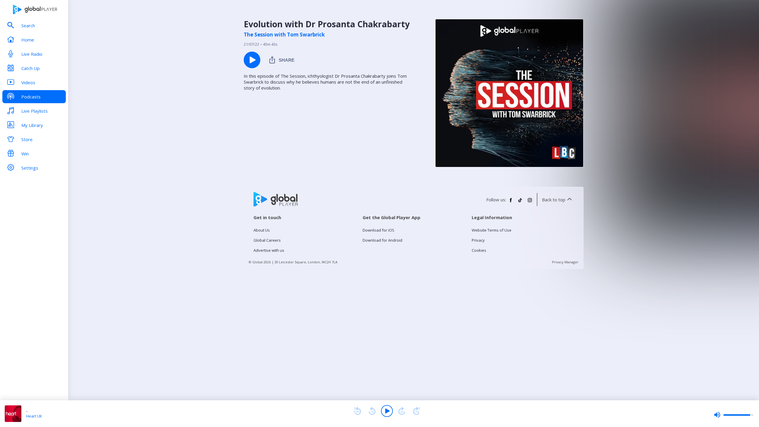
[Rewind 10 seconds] (372, 411)
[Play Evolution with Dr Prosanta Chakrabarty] (252, 60)
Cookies (479, 250)
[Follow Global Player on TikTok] (520, 202)
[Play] (387, 411)
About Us (261, 230)
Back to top (553, 200)
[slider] (733, 415)
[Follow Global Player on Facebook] (511, 202)
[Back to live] (416, 411)
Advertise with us (268, 250)
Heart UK (34, 416)
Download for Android (382, 240)
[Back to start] (357, 411)
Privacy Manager (565, 262)
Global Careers (267, 240)
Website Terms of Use (491, 230)
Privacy (478, 240)
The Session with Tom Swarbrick (284, 34)
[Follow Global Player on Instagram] (530, 202)
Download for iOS (378, 230)
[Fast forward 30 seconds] (402, 411)
